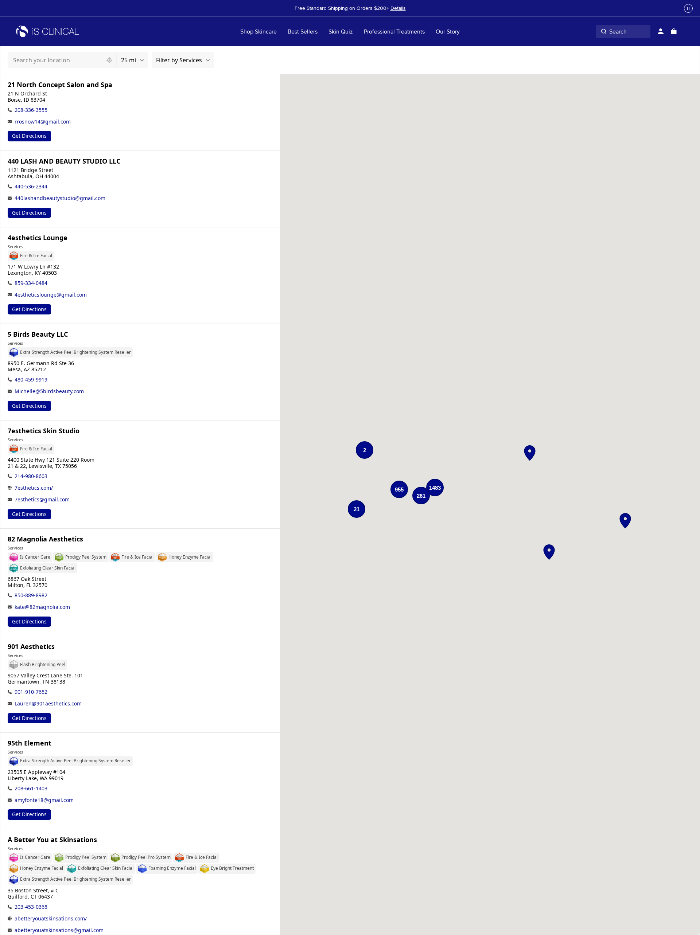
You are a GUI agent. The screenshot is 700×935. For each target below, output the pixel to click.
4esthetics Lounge (37, 238)
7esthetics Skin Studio (43, 431)
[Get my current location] (109, 60)
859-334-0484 (31, 282)
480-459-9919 (31, 379)
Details (398, 8)
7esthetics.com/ (34, 487)
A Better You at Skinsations (52, 840)
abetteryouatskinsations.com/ (51, 918)
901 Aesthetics (31, 646)
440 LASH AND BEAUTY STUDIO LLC (64, 161)
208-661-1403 (31, 788)
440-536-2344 (31, 186)
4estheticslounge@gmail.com (51, 294)
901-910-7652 (31, 691)
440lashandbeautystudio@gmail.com (60, 198)
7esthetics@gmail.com (42, 499)
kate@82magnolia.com (42, 606)
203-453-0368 (31, 906)
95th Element (29, 743)
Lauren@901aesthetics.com (48, 703)
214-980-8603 (31, 476)
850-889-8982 (31, 595)
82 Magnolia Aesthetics (45, 539)
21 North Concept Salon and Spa (60, 85)
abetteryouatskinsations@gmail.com (59, 930)
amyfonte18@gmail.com (44, 800)
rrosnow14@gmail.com (43, 121)
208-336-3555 (31, 109)
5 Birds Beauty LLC (38, 334)
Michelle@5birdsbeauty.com (49, 391)
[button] (530, 453)
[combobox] (55, 60)
